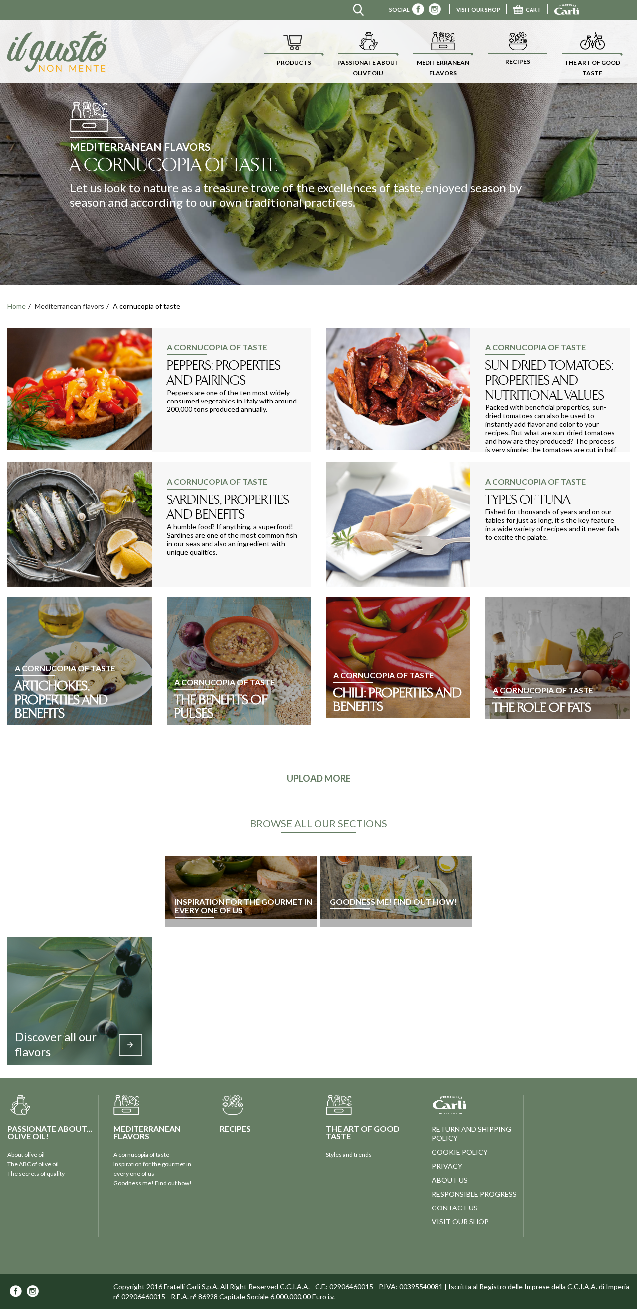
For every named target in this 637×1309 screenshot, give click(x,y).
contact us (455, 1208)
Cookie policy (460, 1152)
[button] (293, 51)
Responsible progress (474, 1194)
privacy (447, 1166)
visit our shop (460, 1221)
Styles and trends (349, 1154)
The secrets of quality (36, 1173)
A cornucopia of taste (141, 1154)
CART (533, 9)
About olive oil (26, 1154)
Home (16, 306)
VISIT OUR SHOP (478, 9)
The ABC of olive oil (33, 1164)
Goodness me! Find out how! (152, 1183)
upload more (319, 778)
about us (450, 1180)
